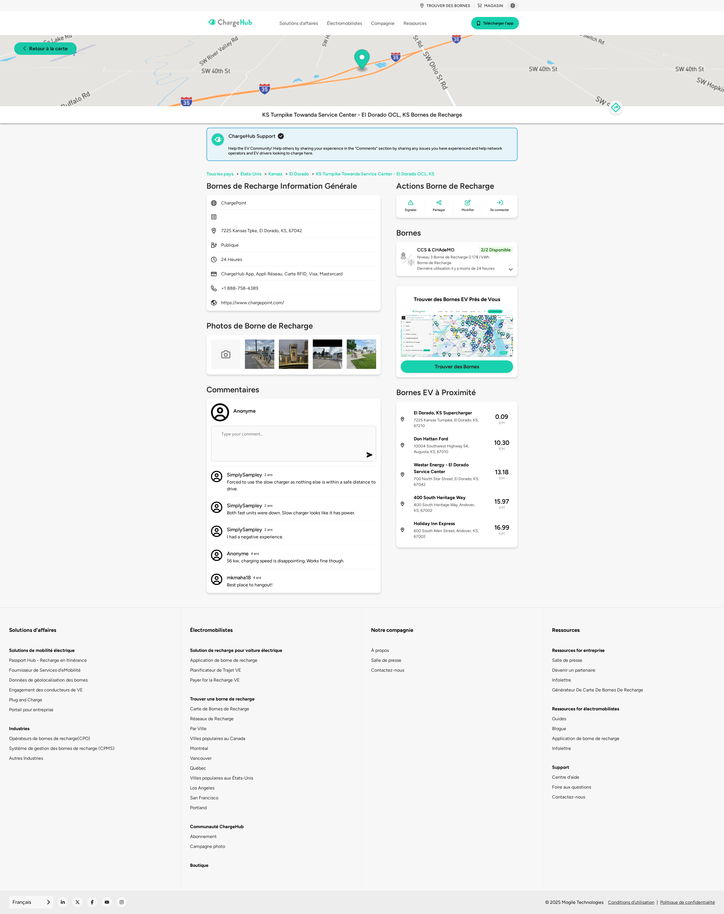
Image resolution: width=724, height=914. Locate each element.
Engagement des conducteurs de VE (46, 690)
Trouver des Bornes (457, 367)
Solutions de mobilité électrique (42, 650)
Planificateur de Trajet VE (215, 670)
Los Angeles (202, 788)
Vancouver (201, 758)
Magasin (493, 5)
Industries (19, 728)
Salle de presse (386, 660)
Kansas (275, 174)
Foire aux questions (571, 787)
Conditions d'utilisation (631, 902)
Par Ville (198, 728)
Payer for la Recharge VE (215, 680)
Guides (559, 718)
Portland (198, 807)
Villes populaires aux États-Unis (221, 778)
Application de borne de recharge (223, 660)
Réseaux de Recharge (212, 718)
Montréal (199, 748)
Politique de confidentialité (687, 902)
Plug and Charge (25, 699)
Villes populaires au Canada (217, 738)
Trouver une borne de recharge (222, 699)
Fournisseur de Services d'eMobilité (45, 670)
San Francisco (204, 797)
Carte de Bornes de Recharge (219, 708)
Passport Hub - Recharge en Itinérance (48, 660)
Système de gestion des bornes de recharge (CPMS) (62, 748)
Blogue (559, 728)
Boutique (199, 865)
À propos (380, 650)
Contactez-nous (387, 670)
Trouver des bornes (448, 5)
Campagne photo (207, 846)
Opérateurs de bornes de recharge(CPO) (49, 738)
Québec (198, 768)
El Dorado (299, 174)
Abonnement (203, 836)
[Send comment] (369, 455)
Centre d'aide (565, 777)
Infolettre (561, 680)
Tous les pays (219, 174)
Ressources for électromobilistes (585, 708)
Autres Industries (26, 758)
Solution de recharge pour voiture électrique (236, 650)
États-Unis (250, 174)
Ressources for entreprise (578, 650)
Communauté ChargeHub (217, 826)
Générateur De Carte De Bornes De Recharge (597, 690)
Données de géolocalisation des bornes (48, 680)
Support (560, 767)
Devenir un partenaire (573, 670)
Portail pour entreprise (31, 709)
